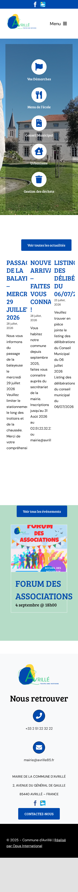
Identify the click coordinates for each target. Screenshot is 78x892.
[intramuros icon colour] (43, 3)
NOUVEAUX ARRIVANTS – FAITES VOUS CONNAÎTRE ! (47, 286)
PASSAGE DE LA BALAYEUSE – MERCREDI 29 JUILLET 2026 (23, 289)
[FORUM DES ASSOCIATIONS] (39, 548)
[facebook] (35, 4)
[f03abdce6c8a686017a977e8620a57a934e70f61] (22, 14)
